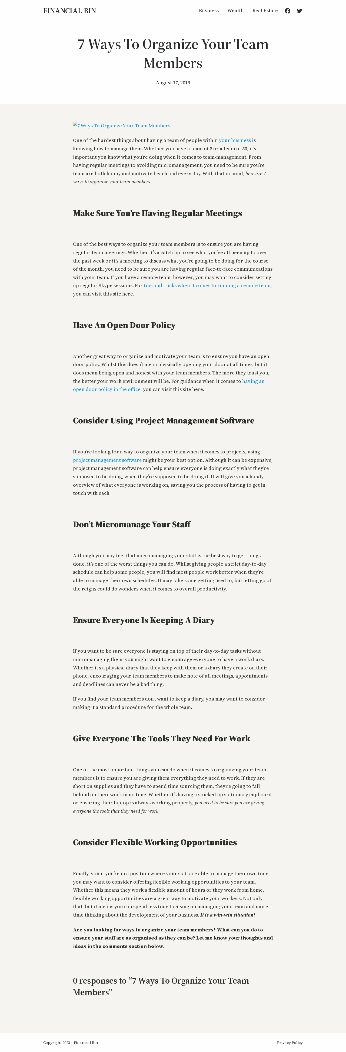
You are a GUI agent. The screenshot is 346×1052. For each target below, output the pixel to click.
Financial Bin (69, 10)
